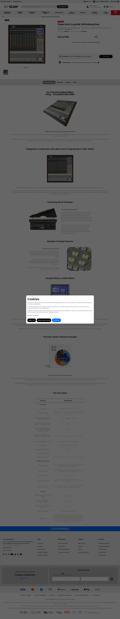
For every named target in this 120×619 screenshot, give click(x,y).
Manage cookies (33, 315)
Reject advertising (44, 320)
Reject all (32, 320)
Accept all (56, 320)
